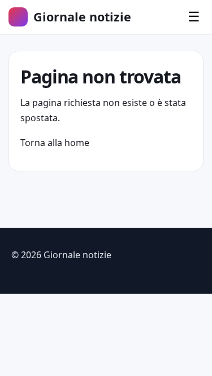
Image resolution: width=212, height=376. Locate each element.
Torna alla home (54, 142)
